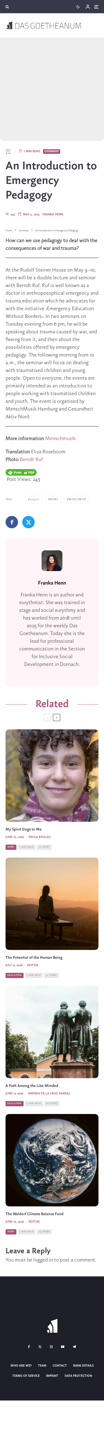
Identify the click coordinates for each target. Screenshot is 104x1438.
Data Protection (78, 1376)
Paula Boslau (40, 837)
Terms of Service (26, 1376)
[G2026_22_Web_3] (52, 1160)
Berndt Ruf (31, 459)
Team (42, 1365)
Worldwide (78, 499)
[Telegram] (74, 1347)
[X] (40, 1347)
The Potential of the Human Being (34, 958)
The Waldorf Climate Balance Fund (35, 1214)
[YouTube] (63, 1347)
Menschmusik (60, 438)
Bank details (83, 1365)
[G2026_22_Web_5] (52, 775)
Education (14, 975)
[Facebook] (29, 1347)
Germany (51, 151)
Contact (60, 1365)
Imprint (52, 1376)
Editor (32, 965)
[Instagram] (51, 1347)
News (54, 499)
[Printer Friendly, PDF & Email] (21, 472)
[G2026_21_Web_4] (52, 1032)
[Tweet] (28, 522)
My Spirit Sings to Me (24, 830)
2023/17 (34, 499)
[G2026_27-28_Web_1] (52, 904)
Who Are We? (21, 1365)
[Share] (12, 522)
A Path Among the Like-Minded (32, 1086)
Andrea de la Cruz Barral (49, 1093)
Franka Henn (52, 214)
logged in (43, 1260)
